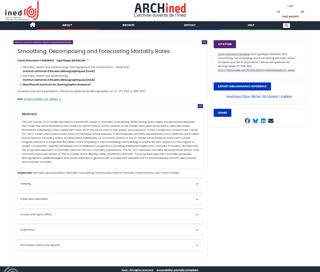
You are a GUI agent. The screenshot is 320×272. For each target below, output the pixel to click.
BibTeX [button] (256, 96)
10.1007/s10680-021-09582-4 (42, 99)
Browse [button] (128, 25)
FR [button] (278, 12)
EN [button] (302, 12)
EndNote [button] (286, 96)
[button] (286, 25)
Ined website (290, 16)
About (67, 25)
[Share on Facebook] (247, 121)
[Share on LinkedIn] (263, 121)
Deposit (190, 25)
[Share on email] (271, 121)
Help (251, 25)
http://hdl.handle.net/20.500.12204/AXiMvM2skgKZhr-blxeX (256, 70)
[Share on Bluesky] (255, 121)
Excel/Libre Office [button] (238, 96)
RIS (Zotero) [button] (271, 96)
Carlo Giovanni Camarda (234, 54)
